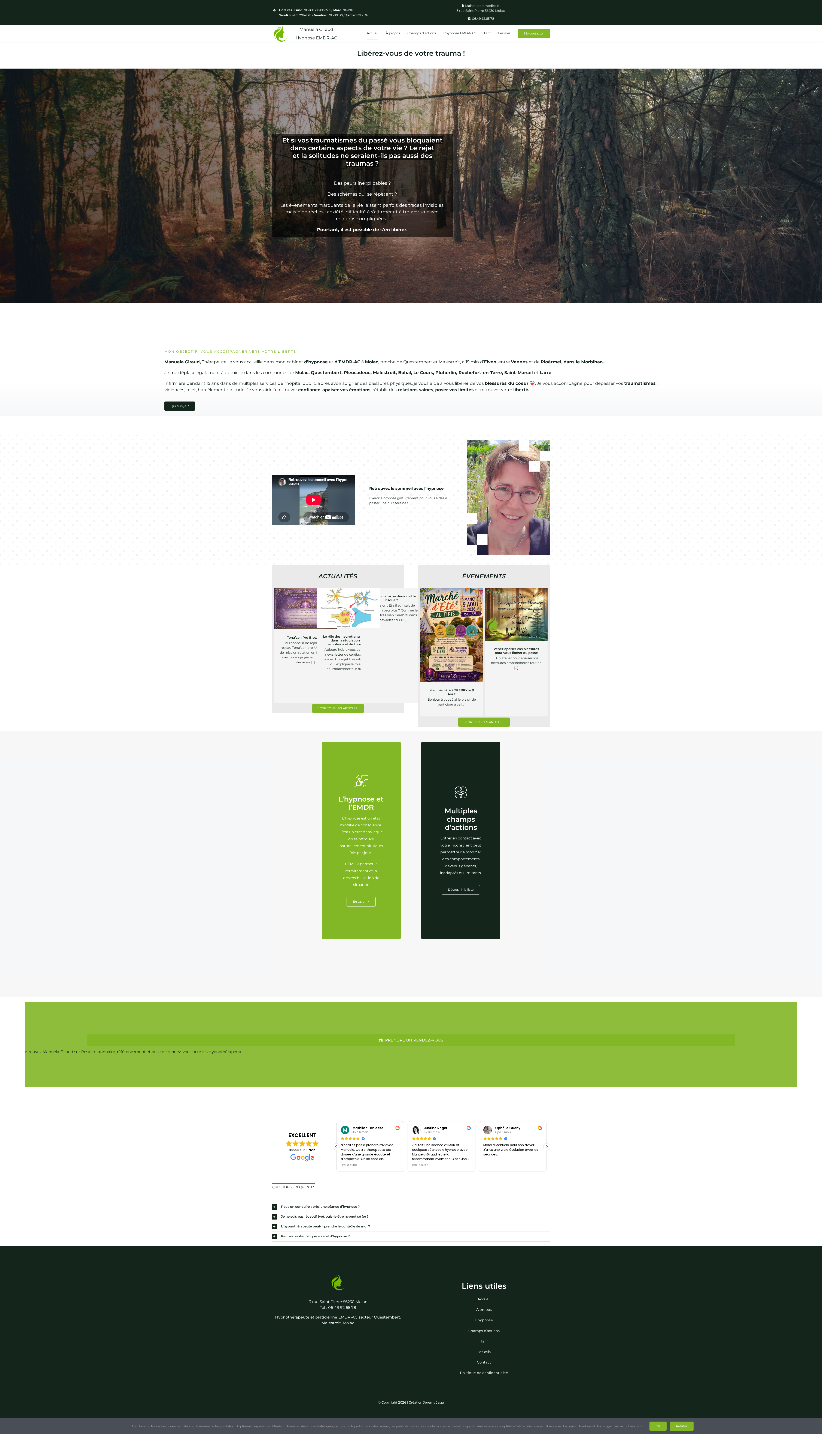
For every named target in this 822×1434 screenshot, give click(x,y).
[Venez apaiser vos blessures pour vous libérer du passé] (516, 614)
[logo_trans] (338, 1275)
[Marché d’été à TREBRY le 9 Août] (451, 635)
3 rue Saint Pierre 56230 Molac (338, 1301)
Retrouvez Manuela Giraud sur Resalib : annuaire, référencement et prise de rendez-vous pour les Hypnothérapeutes (133, 1051)
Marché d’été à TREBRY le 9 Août (451, 692)
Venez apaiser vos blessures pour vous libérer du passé (516, 651)
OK (658, 1426)
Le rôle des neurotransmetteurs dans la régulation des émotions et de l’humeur (348, 640)
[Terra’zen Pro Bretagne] (305, 608)
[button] (547, 1146)
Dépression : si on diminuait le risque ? (391, 598)
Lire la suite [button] (491, 1165)
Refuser (681, 1426)
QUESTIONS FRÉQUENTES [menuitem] (293, 1187)
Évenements (451, 647)
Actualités (306, 617)
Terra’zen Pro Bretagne (305, 637)
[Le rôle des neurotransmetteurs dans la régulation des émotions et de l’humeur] (348, 608)
